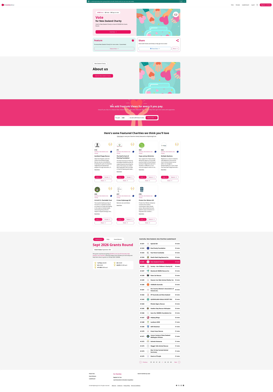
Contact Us (119, 385)
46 (171, 362)
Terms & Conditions (135, 385)
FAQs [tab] (108, 239)
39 (151, 362)
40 (153, 362)
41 (156, 362)
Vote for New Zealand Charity (103, 76)
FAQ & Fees (92, 373)
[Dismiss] (184, 1)
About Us (114, 385)
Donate (238, 5)
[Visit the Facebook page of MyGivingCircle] (176, 385)
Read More (97, 169)
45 (168, 362)
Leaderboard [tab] (98, 239)
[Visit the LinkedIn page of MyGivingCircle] (183, 385)
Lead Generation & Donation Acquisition (123, 380)
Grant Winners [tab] (118, 239)
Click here (120, 136)
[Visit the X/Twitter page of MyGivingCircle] (178, 385)
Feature (151, 177)
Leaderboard (245, 5)
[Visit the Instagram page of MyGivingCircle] (181, 385)
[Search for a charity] (257, 4)
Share (102, 180)
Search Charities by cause (144, 373)
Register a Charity (265, 5)
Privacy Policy (127, 385)
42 (159, 362)
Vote (181, 1)
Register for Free (117, 377)
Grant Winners (92, 376)
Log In (253, 5)
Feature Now (150, 118)
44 (165, 362)
